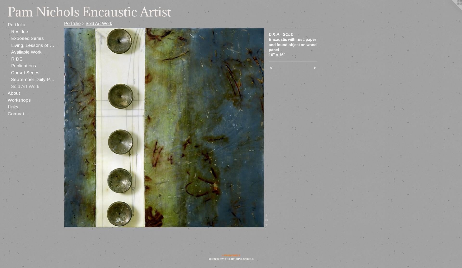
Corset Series (25, 72)
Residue (19, 31)
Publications (23, 65)
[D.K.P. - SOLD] (164, 127)
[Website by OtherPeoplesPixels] (452, 9)
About (14, 93)
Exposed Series (27, 38)
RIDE (16, 59)
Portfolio (16, 24)
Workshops (19, 100)
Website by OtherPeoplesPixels (231, 259)
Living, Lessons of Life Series (33, 45)
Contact (16, 113)
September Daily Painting (33, 79)
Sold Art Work (25, 86)
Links (13, 106)
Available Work (26, 52)
